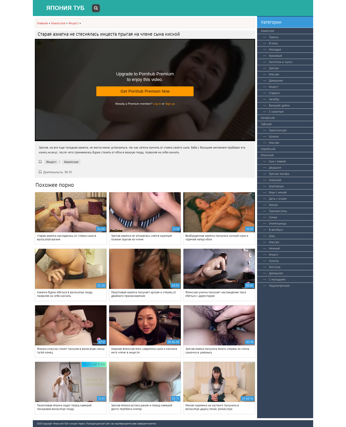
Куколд (274, 261)
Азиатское (71, 162)
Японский (267, 155)
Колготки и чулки (280, 62)
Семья (273, 217)
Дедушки (275, 167)
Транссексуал (278, 130)
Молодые (275, 49)
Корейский (268, 149)
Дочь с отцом (278, 198)
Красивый (275, 56)
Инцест (51, 162)
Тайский (266, 124)
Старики (274, 93)
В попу (273, 43)
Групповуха (276, 186)
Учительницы (277, 223)
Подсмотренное (279, 285)
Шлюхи (274, 136)
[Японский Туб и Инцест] (63, 8)
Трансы (273, 37)
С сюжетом (276, 111)
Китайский (268, 118)
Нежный (274, 248)
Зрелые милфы (279, 174)
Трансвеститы (278, 211)
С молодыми (277, 279)
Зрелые (274, 68)
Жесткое (275, 267)
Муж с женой (278, 192)
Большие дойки (279, 105)
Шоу (272, 236)
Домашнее (276, 80)
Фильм (273, 205)
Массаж (274, 74)
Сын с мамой (277, 161)
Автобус (274, 99)
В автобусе (276, 230)
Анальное (275, 180)
